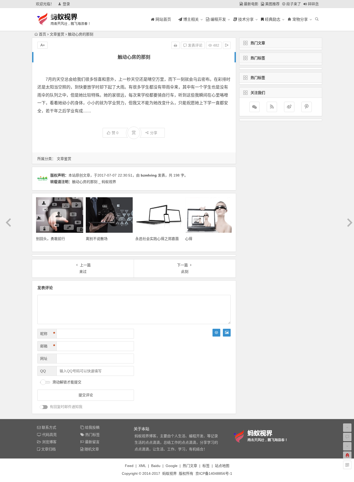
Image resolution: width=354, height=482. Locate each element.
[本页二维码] (347, 465)
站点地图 (222, 466)
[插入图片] (227, 333)
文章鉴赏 (57, 34)
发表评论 (194, 45)
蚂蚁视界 (169, 473)
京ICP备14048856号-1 (213, 473)
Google (172, 466)
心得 (188, 239)
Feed (129, 466)
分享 (153, 133)
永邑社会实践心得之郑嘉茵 (157, 239)
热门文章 (190, 466)
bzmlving (149, 175)
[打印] (175, 45)
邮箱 (47, 346)
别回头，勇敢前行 (50, 239)
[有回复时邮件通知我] (44, 407)
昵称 (47, 334)
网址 (43, 358)
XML (142, 466)
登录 (66, 4)
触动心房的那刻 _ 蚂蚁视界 (94, 182)
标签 (206, 466)
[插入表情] (216, 333)
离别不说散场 (97, 239)
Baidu (155, 466)
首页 (42, 34)
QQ (43, 371)
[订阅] (272, 107)
